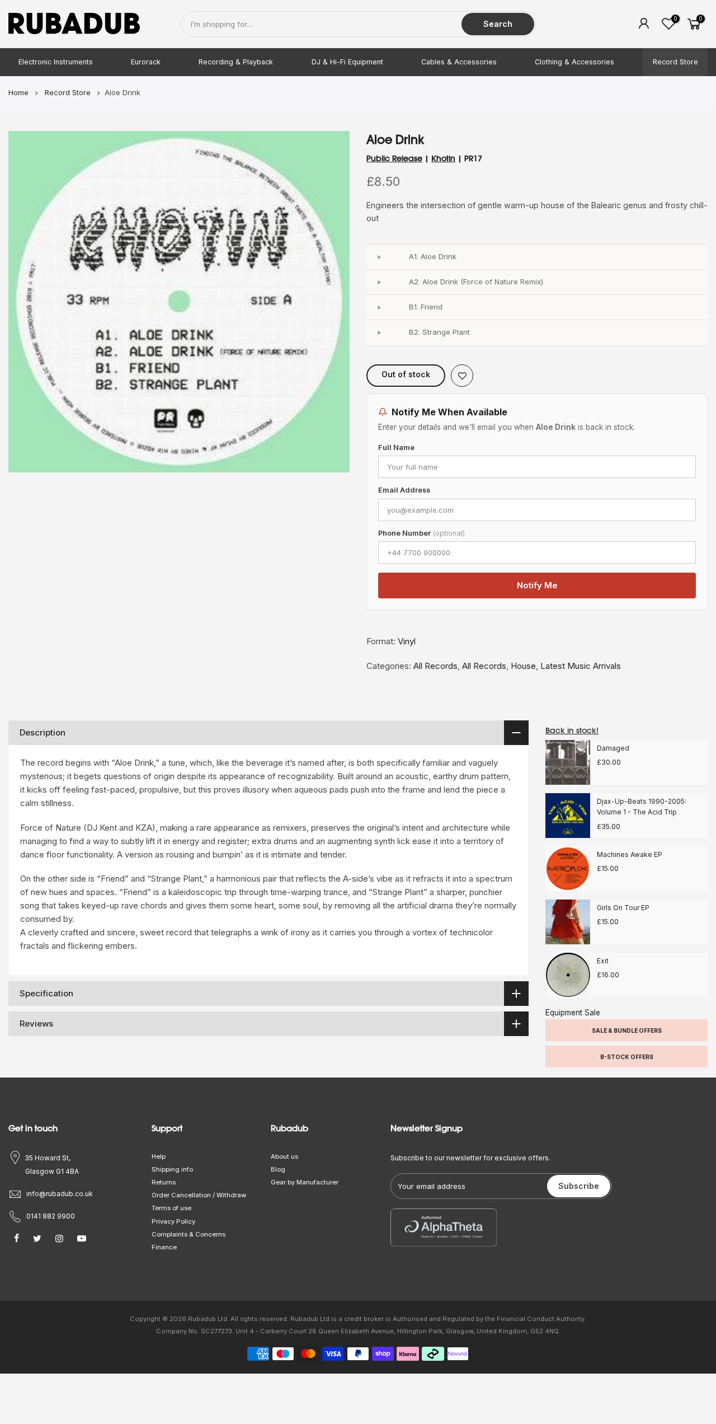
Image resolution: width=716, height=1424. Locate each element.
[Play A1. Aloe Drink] (378, 257)
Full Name (396, 447)
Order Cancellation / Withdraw (199, 1195)
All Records (435, 666)
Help (159, 1156)
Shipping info (172, 1169)
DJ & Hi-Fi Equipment (347, 62)
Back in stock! (572, 730)
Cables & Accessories (459, 62)
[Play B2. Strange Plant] (378, 332)
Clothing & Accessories (574, 62)
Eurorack (146, 62)
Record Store (675, 62)
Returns (164, 1182)
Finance (164, 1247)
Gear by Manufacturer (304, 1182)
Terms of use (171, 1208)
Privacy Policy (173, 1221)
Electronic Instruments (55, 62)
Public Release (394, 158)
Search (497, 24)
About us (284, 1156)
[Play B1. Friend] (378, 307)
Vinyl (407, 641)
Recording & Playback (236, 62)
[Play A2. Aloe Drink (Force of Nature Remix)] (378, 282)
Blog (278, 1169)
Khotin (443, 158)
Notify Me (537, 585)
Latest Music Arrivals (580, 666)
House (523, 666)
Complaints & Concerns (188, 1234)
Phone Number (421, 533)
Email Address (404, 490)
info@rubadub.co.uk (59, 1193)
